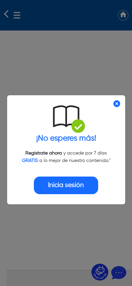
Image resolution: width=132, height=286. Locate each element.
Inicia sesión (66, 185)
